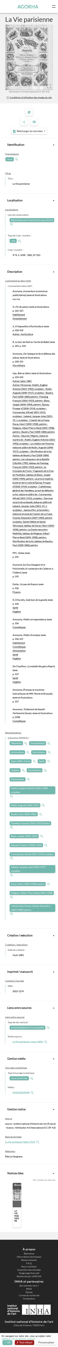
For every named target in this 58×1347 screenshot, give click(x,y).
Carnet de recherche (29, 1295)
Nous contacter (29, 1266)
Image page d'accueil (29, 1273)
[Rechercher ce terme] (17, 159)
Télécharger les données (29, 131)
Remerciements (29, 1260)
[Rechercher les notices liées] (46, 1041)
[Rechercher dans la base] (38, 1142)
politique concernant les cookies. (19, 1338)
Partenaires (29, 1298)
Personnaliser (46, 1342)
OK (8, 1342)
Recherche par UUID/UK (29, 1276)
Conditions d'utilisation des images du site (30, 97)
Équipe (29, 1292)
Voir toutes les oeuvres (44, 1180)
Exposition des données (29, 1270)
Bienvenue (29, 1253)
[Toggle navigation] (54, 6)
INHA (29, 1289)
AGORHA (27, 6)
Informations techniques (29, 1257)
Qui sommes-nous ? (29, 1285)
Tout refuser (26, 1342)
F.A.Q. (29, 1263)
